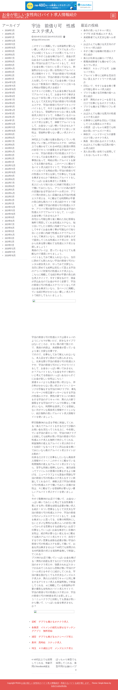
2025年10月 (10, 47)
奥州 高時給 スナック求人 (47, 642)
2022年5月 (10, 189)
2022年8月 (10, 179)
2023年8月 (10, 137)
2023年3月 (10, 155)
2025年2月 (10, 75)
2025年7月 (10, 58)
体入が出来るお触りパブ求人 (98, 58)
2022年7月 (10, 182)
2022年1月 (9, 203)
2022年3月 (10, 196)
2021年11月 (10, 210)
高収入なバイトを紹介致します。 (76, 683)
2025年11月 (10, 44)
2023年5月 (10, 148)
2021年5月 (9, 231)
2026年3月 (10, 30)
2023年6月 (10, 144)
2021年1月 (9, 245)
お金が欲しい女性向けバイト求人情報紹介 (39, 14)
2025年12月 (10, 40)
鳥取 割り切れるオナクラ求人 (99, 141)
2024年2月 (10, 117)
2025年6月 (10, 61)
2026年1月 (10, 37)
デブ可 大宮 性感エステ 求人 (98, 33)
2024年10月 (10, 89)
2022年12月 (10, 165)
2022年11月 (10, 169)
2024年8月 (10, 96)
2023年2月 (10, 158)
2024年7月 (10, 99)
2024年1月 (10, 120)
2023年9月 (10, 134)
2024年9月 (10, 92)
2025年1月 (9, 78)
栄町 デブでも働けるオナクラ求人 (50, 621)
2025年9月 (10, 51)
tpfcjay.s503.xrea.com (41, 40)
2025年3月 (10, 72)
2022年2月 (10, 200)
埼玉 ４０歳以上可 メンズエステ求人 (52, 648)
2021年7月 (10, 224)
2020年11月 (10, 252)
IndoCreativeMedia (58, 686)
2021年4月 (10, 234)
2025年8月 (10, 54)
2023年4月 (10, 151)
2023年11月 (10, 127)
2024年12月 (10, 82)
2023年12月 (10, 124)
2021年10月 (10, 214)
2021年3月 (9, 238)
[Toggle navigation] (113, 15)
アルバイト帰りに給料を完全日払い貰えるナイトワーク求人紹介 (99, 79)
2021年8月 (10, 220)
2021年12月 (10, 207)
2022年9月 (10, 175)
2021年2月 (9, 241)
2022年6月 (10, 186)
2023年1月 (9, 162)
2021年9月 (10, 217)
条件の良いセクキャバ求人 (97, 30)
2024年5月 (10, 106)
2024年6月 (10, 103)
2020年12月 (10, 248)
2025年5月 (10, 65)
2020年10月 (10, 255)
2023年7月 (10, 141)
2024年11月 (10, 85)
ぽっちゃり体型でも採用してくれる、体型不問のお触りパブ (66, 663)
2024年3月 (10, 113)
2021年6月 (10, 227)
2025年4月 (10, 68)
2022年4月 (10, 193)
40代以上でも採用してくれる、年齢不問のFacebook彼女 (42, 663)
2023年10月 (10, 130)
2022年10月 (10, 172)
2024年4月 (10, 110)
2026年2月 (10, 33)
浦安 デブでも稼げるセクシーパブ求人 (52, 636)
